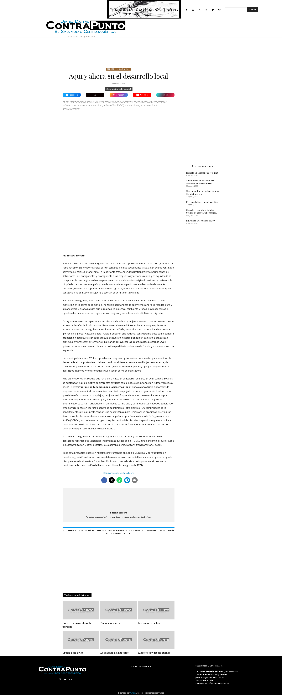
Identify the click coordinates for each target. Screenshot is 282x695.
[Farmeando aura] (118, 610)
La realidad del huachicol (114, 652)
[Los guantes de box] (156, 610)
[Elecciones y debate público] (156, 640)
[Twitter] (212, 9)
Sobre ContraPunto (141, 666)
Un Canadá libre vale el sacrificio (202, 201)
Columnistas (123, 69)
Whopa (133, 693)
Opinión (111, 69)
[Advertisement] (118, 225)
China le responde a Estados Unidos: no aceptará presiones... (201, 211)
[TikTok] (206, 9)
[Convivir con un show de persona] (81, 610)
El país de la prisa (73, 652)
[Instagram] (192, 9)
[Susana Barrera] (118, 499)
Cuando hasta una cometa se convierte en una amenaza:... (200, 182)
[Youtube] (219, 9)
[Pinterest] (199, 9)
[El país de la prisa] (81, 640)
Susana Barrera (118, 512)
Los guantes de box (149, 623)
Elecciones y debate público (154, 652)
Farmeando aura (110, 623)
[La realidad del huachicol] (118, 640)
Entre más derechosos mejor (200, 220)
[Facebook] (186, 9)
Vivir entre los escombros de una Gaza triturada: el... (202, 193)
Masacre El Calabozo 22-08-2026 (202, 172)
